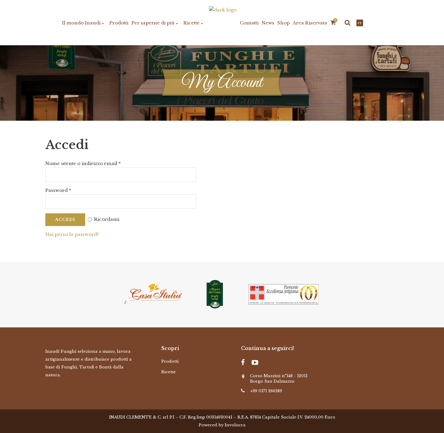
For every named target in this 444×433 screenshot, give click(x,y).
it (360, 23)
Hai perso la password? (72, 234)
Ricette (168, 371)
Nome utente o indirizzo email (83, 163)
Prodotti (170, 361)
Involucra (235, 425)
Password (58, 190)
